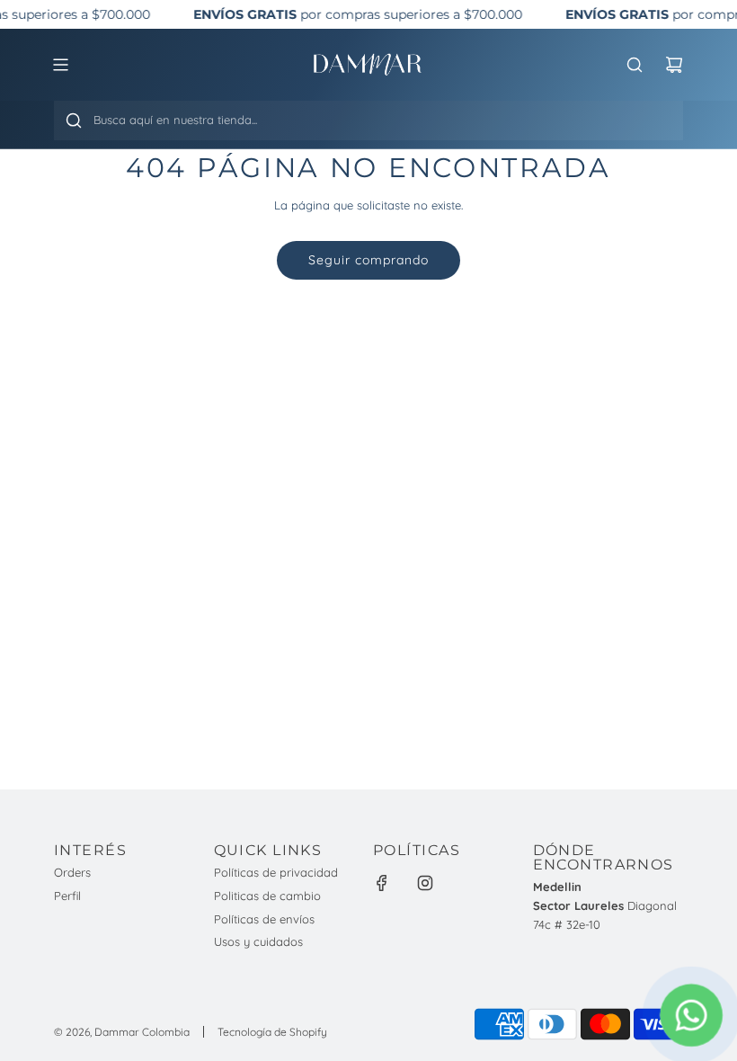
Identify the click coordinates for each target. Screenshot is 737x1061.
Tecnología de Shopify (272, 1032)
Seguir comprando (368, 260)
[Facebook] (382, 883)
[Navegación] (60, 65)
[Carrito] (674, 65)
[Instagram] (425, 883)
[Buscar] (73, 120)
